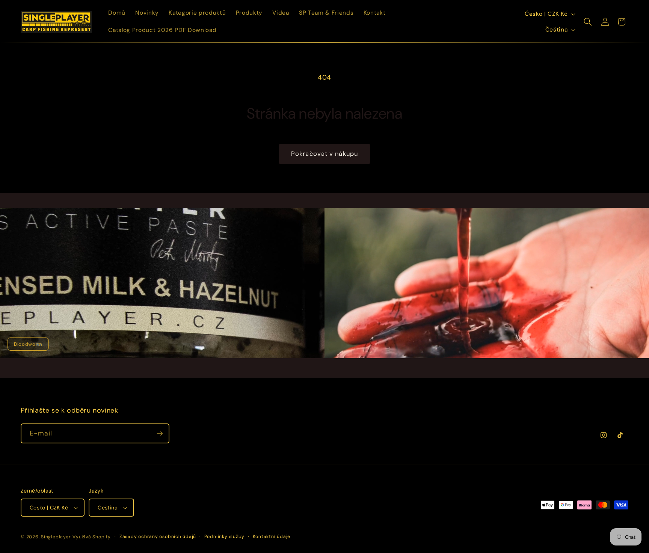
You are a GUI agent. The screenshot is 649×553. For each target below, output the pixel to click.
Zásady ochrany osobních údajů (157, 536)
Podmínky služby (224, 536)
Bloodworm (28, 344)
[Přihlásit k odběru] (160, 433)
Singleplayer (56, 537)
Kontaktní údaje (272, 536)
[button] (588, 22)
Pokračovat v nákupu (324, 154)
